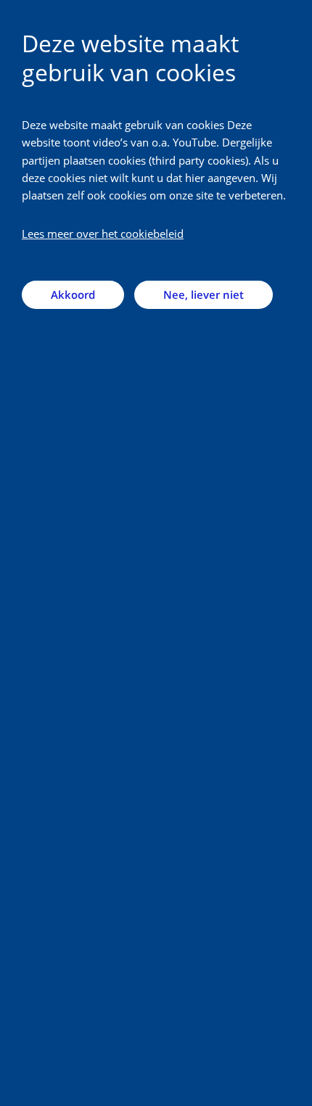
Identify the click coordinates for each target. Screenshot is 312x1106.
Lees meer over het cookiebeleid (103, 233)
